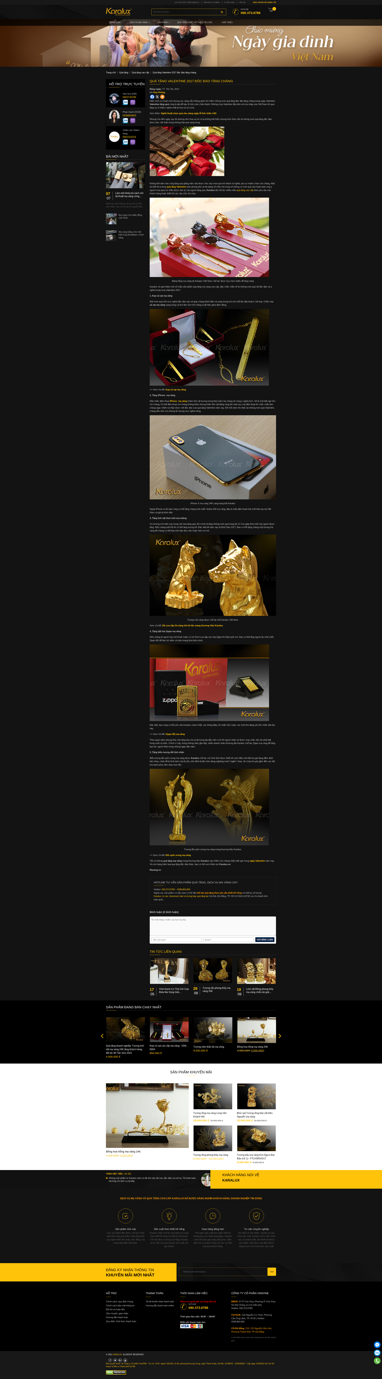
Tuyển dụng (229, 2)
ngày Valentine (257, 861)
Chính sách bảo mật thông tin (120, 1305)
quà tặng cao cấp (245, 190)
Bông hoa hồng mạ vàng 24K (252, 1047)
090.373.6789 (198, 1308)
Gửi (272, 1271)
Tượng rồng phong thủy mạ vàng (210, 1155)
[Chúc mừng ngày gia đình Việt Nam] (191, 43)
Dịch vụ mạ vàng (139, 22)
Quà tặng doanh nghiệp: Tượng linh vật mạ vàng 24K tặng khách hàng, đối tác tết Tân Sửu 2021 (125, 1049)
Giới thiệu (227, 22)
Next (279, 1035)
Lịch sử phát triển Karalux (187, 2)
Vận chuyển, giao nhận (117, 1313)
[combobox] (189, 12)
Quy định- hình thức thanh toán (121, 1321)
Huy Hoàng (159, 92)
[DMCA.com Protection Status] (116, 1372)
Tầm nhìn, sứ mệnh (211, 2)
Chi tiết (149, 1117)
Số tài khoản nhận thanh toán (160, 1301)
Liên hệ (242, 2)
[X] (157, 97)
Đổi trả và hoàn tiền (115, 1309)
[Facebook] (152, 97)
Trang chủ (114, 22)
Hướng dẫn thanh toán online (160, 1305)
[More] (162, 97)
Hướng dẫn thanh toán (117, 1317)
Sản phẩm (162, 22)
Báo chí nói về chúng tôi (264, 2)
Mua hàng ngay (150, 1127)
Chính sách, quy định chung (119, 1301)
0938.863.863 (237, 1321)
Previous (103, 1035)
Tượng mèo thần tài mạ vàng (208, 1047)
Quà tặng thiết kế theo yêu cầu (194, 22)
